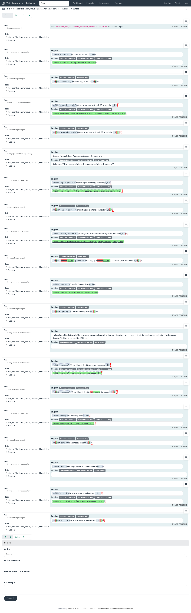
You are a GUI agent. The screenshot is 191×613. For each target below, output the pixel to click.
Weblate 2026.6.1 (74, 608)
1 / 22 (17, 15)
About (85, 608)
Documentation (103, 608)
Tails (8, 8)
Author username (12, 560)
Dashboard (78, 3)
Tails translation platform (20, 3)
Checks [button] (117, 3)
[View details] (186, 21)
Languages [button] (104, 3)
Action (7, 549)
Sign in (178, 3)
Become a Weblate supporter (121, 608)
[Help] (186, 3)
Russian (65, 8)
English (54, 50)
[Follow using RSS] (186, 9)
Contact (92, 608)
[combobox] (54, 3)
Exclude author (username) (17, 571)
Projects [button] (90, 3)
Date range (9, 582)
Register (167, 3)
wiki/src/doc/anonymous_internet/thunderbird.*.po (36, 8)
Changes (75, 8)
